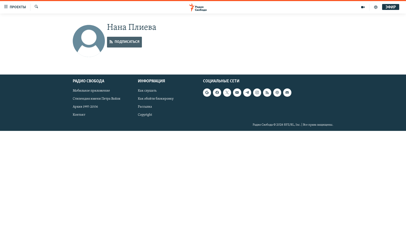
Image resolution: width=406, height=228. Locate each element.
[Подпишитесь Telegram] (247, 92)
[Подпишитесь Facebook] (217, 92)
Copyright (145, 115)
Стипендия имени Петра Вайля (96, 98)
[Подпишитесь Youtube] (237, 92)
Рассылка (145, 107)
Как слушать (147, 90)
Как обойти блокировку (156, 98)
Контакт (79, 115)
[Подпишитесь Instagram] (257, 92)
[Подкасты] (277, 92)
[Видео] (363, 7)
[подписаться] (287, 92)
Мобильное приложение (91, 90)
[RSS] (267, 92)
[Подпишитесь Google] (207, 92)
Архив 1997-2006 (85, 107)
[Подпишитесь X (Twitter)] (227, 92)
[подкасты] (375, 7)
